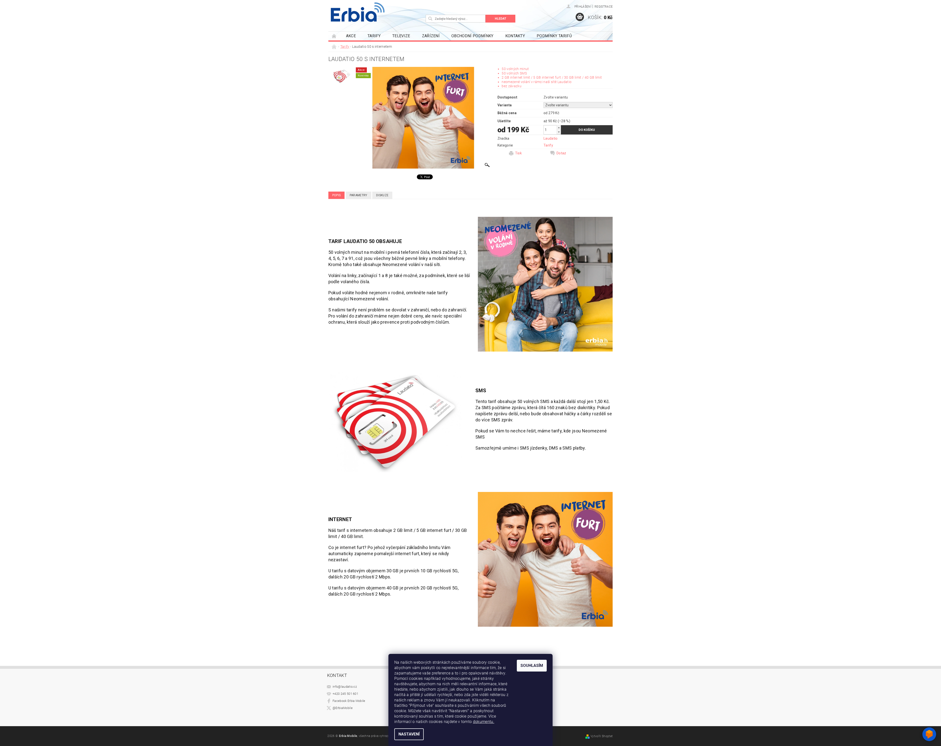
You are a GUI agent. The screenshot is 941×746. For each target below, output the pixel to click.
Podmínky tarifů (554, 36)
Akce (351, 36)
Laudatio (551, 138)
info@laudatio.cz (345, 686)
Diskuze (382, 195)
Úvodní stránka (334, 36)
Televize (401, 36)
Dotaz (561, 153)
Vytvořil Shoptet (602, 736)
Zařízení (431, 36)
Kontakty (515, 36)
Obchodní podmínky (472, 36)
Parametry (358, 195)
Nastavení (409, 734)
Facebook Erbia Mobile (349, 701)
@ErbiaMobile (343, 708)
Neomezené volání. (369, 298)
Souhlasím (531, 665)
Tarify (374, 36)
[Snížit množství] (559, 132)
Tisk (518, 153)
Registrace (603, 6)
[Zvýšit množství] (559, 127)
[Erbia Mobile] (357, 12)
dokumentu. (483, 721)
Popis (336, 195)
